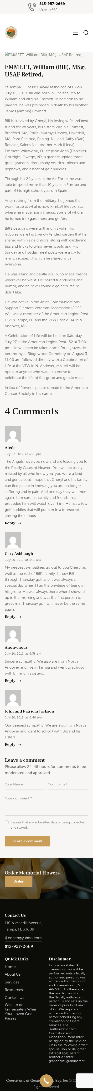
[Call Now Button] (46, 1080)
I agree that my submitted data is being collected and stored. (48, 825)
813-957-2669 (19, 946)
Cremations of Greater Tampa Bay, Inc (37, 1080)
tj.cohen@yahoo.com (23, 937)
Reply (10, 523)
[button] (75, 33)
